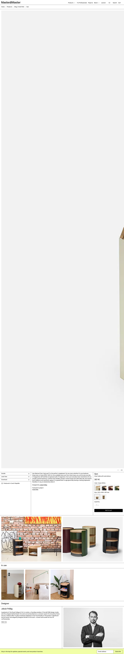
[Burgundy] (110, 487)
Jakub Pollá (43, 485)
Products (9, 7)
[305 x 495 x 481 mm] (97, 497)
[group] (12, 585)
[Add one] (98, 505)
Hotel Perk (35, 489)
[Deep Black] (103, 487)
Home (3, 7)
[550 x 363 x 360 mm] (103, 497)
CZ (109, 3)
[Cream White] (97, 487)
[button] (115, 2)
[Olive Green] (116, 487)
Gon (27, 7)
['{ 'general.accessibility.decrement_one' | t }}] (95, 505)
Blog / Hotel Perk (19, 7)
